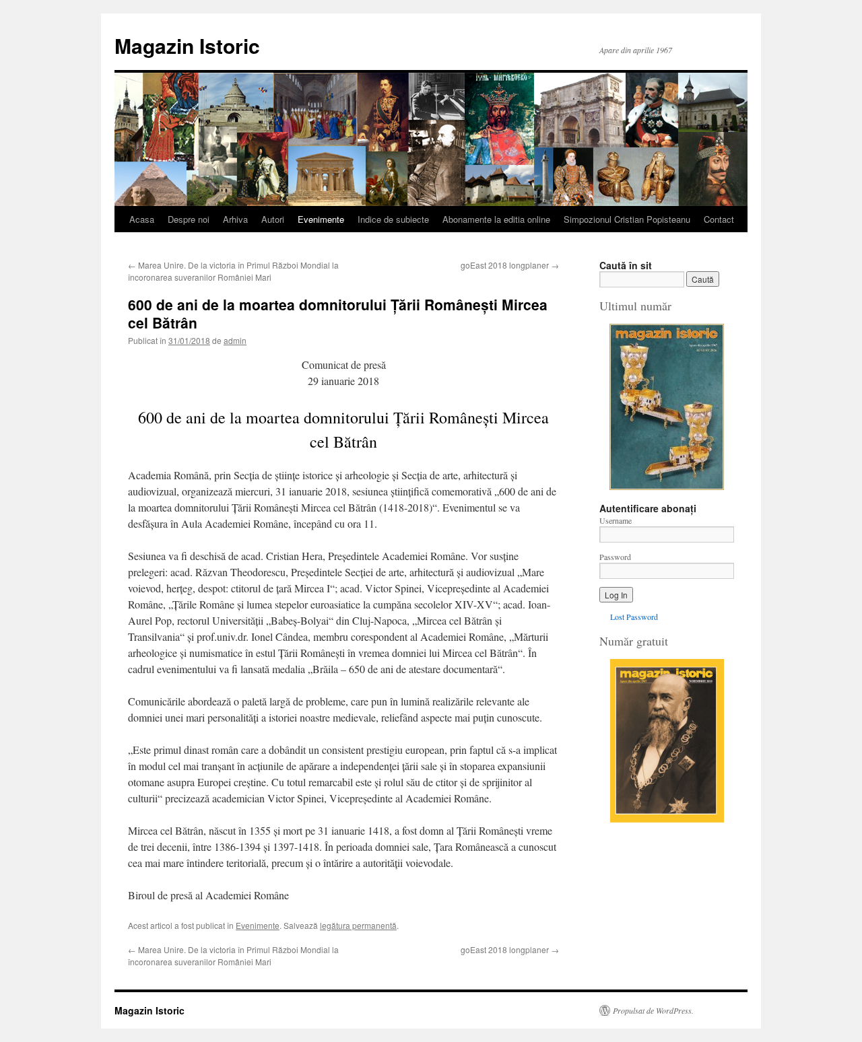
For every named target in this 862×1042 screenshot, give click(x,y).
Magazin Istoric (187, 45)
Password (615, 556)
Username (615, 520)
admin (235, 340)
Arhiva (235, 219)
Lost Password (634, 616)
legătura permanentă (358, 925)
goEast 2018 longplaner (510, 265)
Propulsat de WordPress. (653, 1010)
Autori (272, 219)
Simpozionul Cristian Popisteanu (627, 219)
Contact (719, 219)
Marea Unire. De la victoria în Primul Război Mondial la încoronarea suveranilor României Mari (233, 271)
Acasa (141, 219)
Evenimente (321, 219)
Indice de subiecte (393, 219)
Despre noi (188, 219)
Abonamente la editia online (496, 219)
